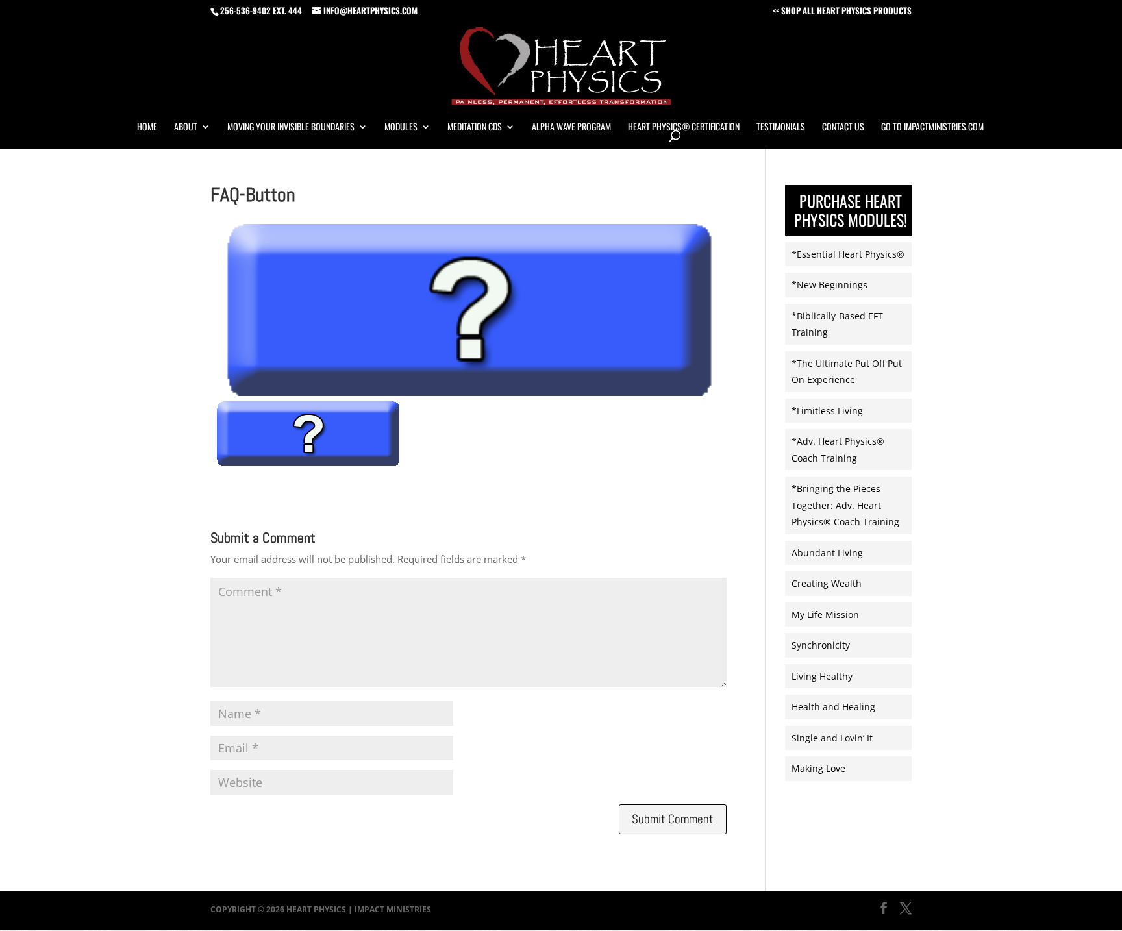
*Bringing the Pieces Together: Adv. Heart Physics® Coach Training (845, 505)
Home (147, 127)
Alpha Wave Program (571, 127)
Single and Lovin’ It (832, 738)
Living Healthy (822, 676)
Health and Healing (833, 707)
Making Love (818, 768)
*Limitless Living (827, 410)
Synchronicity (821, 645)
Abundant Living (827, 553)
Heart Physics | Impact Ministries (358, 909)
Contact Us (843, 127)
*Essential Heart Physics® (848, 254)
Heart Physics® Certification (684, 127)
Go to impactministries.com (932, 127)
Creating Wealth (827, 583)
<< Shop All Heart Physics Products (842, 11)
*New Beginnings (829, 285)
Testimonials (780, 127)
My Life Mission (825, 614)
